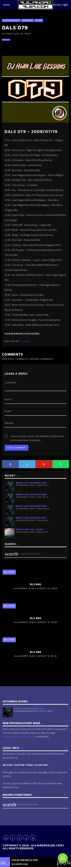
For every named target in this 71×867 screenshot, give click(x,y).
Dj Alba (25, 341)
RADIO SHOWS (27, 20)
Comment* (11, 382)
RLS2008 (39, 20)
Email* (8, 411)
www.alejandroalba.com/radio (19, 736)
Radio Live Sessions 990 (31, 482)
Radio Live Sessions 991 (29, 708)
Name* (8, 399)
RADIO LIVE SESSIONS (11, 20)
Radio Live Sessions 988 (31, 506)
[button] (63, 858)
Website (9, 423)
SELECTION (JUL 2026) (29, 529)
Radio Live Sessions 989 (31, 494)
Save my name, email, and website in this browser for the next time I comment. (37, 436)
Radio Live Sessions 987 (31, 517)
